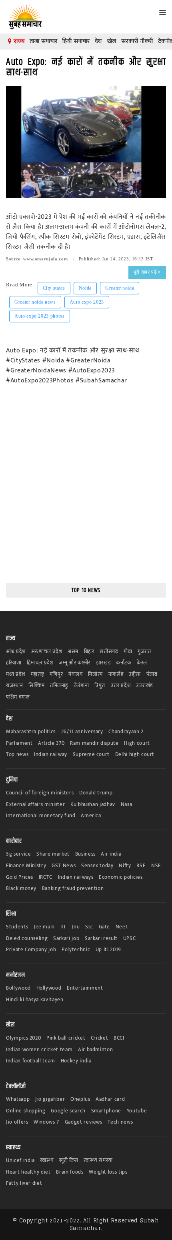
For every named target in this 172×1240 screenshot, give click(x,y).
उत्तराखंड (144, 686)
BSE (141, 866)
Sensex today (97, 866)
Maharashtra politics (31, 732)
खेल (111, 41)
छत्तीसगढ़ (109, 652)
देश (98, 41)
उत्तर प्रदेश (121, 686)
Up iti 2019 (108, 950)
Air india (111, 854)
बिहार (89, 652)
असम (73, 652)
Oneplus (80, 1099)
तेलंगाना (81, 686)
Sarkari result (101, 938)
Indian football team (30, 1061)
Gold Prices (19, 877)
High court (137, 743)
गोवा (128, 652)
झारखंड (103, 663)
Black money (21, 888)
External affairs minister (35, 804)
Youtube (137, 1111)
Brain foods (69, 1172)
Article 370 (51, 743)
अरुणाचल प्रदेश (46, 652)
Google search (68, 1111)
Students (17, 927)
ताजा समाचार (44, 41)
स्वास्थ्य (47, 1160)
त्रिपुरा (99, 686)
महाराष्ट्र (37, 674)
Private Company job (31, 950)
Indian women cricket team (39, 1050)
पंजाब (152, 674)
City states (54, 288)
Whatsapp (18, 1099)
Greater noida (119, 288)
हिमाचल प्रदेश (40, 663)
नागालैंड (116, 674)
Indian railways (76, 877)
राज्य (18, 41)
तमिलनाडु (59, 686)
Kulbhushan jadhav (92, 804)
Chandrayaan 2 (125, 732)
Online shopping (26, 1111)
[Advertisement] (86, 490)
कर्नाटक (124, 663)
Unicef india (20, 1160)
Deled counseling (27, 938)
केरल (142, 663)
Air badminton (95, 1050)
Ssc (89, 927)
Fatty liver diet (24, 1183)
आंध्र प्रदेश (16, 652)
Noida (85, 288)
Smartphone (106, 1111)
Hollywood (49, 988)
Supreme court (91, 754)
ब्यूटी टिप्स (68, 1160)
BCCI (119, 1038)
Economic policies (120, 877)
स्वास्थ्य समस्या (98, 1160)
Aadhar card (110, 1099)
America (91, 816)
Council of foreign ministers (40, 793)
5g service (18, 854)
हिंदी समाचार (76, 41)
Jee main (44, 927)
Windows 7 (46, 1122)
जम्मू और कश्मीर (74, 663)
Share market (53, 854)
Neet (122, 927)
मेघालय (75, 674)
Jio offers (17, 1122)
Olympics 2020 (23, 1038)
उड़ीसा (135, 674)
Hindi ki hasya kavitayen (35, 1000)
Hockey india (76, 1061)
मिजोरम (95, 674)
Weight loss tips (108, 1172)
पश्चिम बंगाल (18, 697)
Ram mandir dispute (94, 743)
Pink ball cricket (65, 1038)
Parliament (19, 743)
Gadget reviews (83, 1122)
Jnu (76, 927)
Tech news (120, 1122)
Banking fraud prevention (73, 888)
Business (85, 854)
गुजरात (144, 652)
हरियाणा (14, 663)
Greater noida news (35, 302)
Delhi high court (134, 754)
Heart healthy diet (28, 1172)
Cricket (99, 1038)
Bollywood (18, 988)
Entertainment (85, 988)
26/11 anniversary (82, 732)
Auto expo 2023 (87, 302)
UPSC (129, 938)
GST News (64, 866)
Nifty (125, 866)
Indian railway (50, 754)
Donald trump (96, 793)
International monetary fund (41, 816)
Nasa (126, 804)
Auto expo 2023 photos (39, 316)
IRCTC (45, 877)
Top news (17, 754)
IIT (63, 927)
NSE (156, 866)
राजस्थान (14, 686)
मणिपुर (56, 674)
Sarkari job (66, 938)
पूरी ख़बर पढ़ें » (147, 272)
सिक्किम (36, 686)
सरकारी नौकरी (137, 41)
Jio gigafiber (50, 1099)
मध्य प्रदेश (15, 674)
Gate (104, 927)
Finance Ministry (26, 866)
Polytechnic (76, 950)
